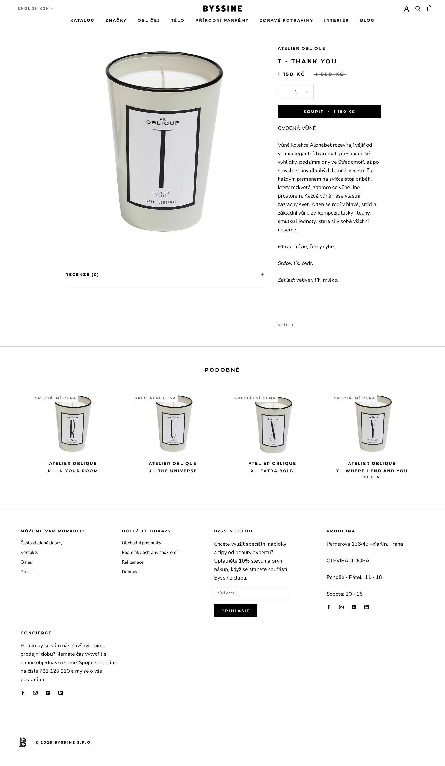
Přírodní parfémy (222, 20)
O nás (26, 562)
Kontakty (29, 552)
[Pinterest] (312, 323)
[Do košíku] (429, 8)
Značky (116, 20)
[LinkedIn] (366, 607)
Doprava (130, 572)
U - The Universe (172, 470)
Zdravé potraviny (286, 20)
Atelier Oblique (302, 48)
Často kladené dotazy (42, 543)
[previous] (16, 434)
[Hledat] (418, 8)
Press (26, 572)
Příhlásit (235, 610)
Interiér (336, 20)
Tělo (178, 20)
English (28, 8)
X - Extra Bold (272, 470)
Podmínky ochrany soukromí (149, 552)
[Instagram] (341, 607)
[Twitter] (305, 323)
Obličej (149, 20)
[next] (429, 434)
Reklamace (132, 562)
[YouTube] (354, 607)
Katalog (82, 20)
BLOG (367, 20)
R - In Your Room (73, 470)
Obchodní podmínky (141, 543)
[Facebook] (299, 323)
